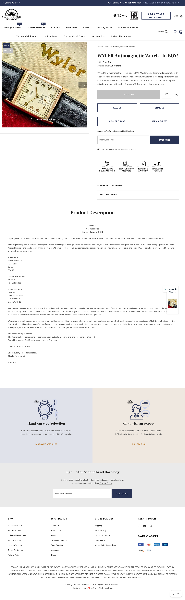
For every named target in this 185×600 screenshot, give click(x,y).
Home (100, 47)
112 (103, 149)
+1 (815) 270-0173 (11, 3)
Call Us (117, 108)
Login (175, 16)
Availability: (103, 66)
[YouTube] (152, 526)
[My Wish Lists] (175, 33)
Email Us (159, 108)
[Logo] (11, 14)
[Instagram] (146, 526)
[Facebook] (140, 526)
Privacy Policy (105, 483)
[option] (44, 84)
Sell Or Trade (117, 121)
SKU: (99, 62)
